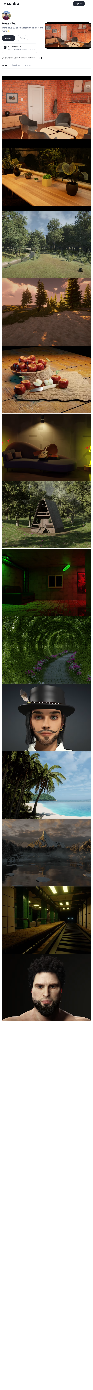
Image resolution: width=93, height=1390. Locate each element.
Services (16, 65)
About (28, 65)
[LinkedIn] (41, 58)
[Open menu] (88, 3)
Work (4, 65)
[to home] (11, 3)
